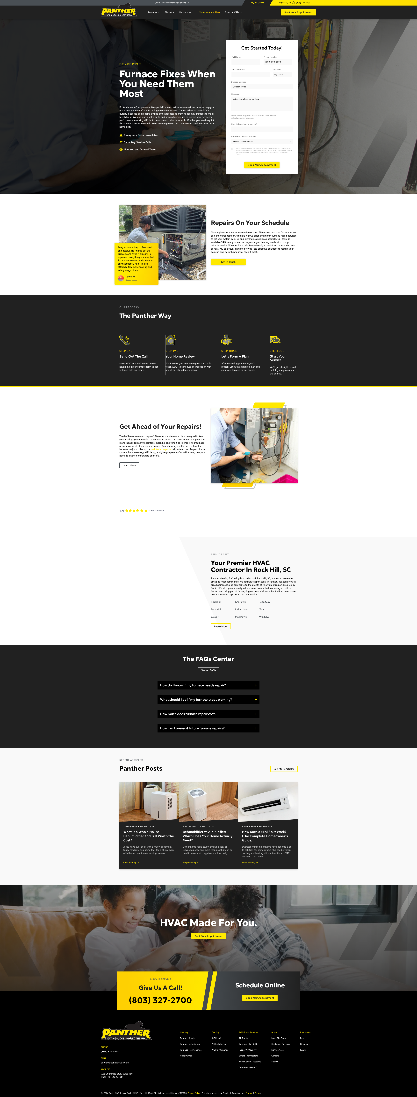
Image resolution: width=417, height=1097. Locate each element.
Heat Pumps (186, 1055)
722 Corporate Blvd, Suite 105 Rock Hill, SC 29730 (117, 1075)
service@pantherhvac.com (115, 1062)
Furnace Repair (187, 1038)
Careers (275, 1055)
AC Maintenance (220, 1049)
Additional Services (248, 1032)
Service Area (277, 1049)
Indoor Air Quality (248, 1049)
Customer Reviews (280, 1044)
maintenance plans (161, 449)
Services (152, 12)
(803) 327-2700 (303, 2)
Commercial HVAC (248, 1067)
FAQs (303, 1049)
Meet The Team (278, 1038)
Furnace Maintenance (190, 1049)
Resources (185, 12)
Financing (305, 1044)
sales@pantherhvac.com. (242, 118)
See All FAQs (208, 670)
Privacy (248, 1093)
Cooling (216, 1032)
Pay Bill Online (257, 3)
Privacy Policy (283, 152)
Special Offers (233, 12)
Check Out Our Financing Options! (171, 3)
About (168, 12)
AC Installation (219, 1044)
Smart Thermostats (248, 1055)
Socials (274, 1061)
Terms (238, 154)
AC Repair (217, 1038)
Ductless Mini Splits (248, 1044)
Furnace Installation (190, 1044)
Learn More (129, 465)
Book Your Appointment (298, 12)
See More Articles (284, 768)
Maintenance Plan (209, 12)
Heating (184, 1032)
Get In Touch (228, 261)
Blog (302, 1038)
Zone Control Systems (250, 1061)
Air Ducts (243, 1038)
